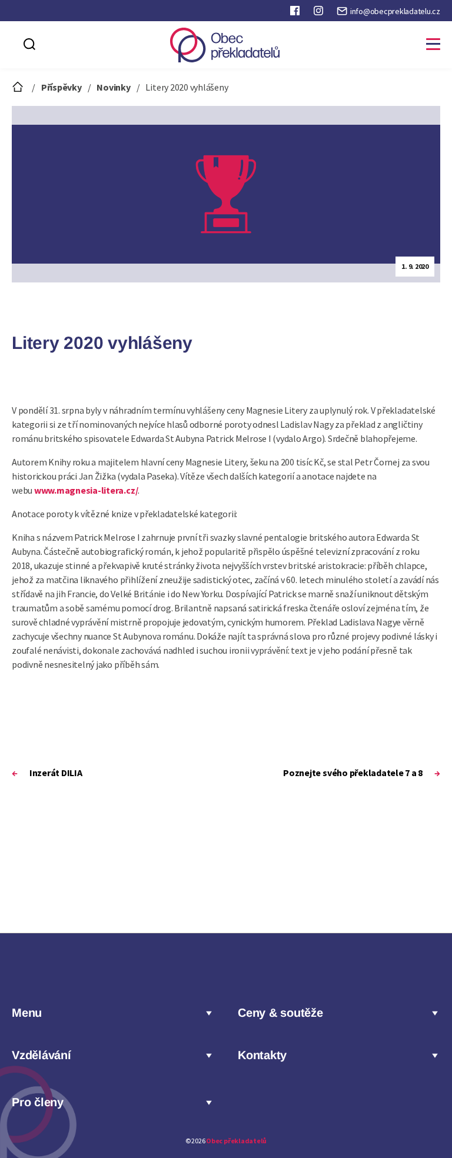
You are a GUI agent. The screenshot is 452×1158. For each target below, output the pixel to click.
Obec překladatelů (236, 1140)
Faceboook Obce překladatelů (296, 13)
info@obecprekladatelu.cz (395, 11)
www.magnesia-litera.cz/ (86, 490)
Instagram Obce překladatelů (320, 13)
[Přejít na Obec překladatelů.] (19, 87)
